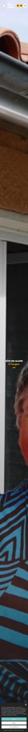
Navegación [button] (25, 5)
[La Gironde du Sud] (11, 6)
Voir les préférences (14, 727)
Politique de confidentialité (8, 730)
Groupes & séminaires (18, 5)
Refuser (14, 723)
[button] (26, 704)
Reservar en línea (21, 5)
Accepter (14, 719)
